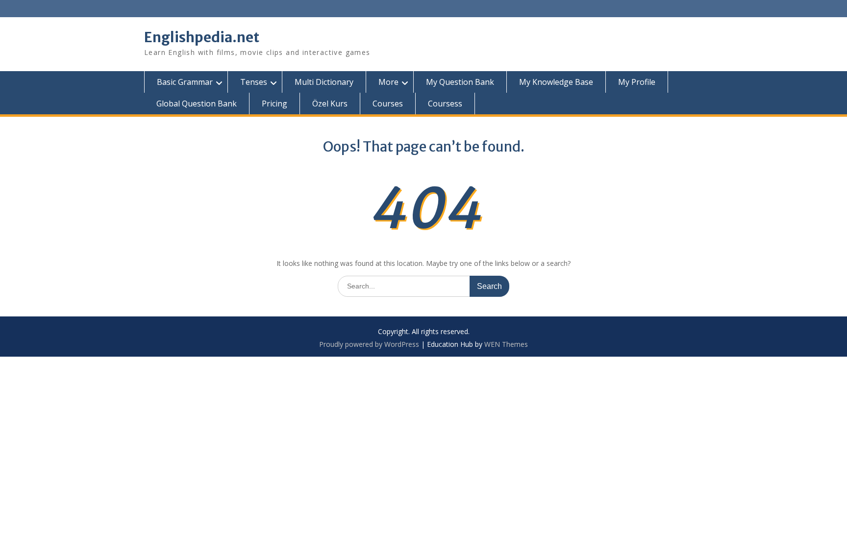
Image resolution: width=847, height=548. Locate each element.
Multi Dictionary (324, 82)
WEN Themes (506, 344)
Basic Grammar (185, 82)
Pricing (274, 103)
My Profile (636, 82)
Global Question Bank (196, 103)
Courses (388, 103)
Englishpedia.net (201, 37)
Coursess (445, 103)
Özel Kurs (330, 103)
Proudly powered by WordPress (369, 344)
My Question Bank (460, 82)
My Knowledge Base (556, 82)
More (388, 82)
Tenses (253, 82)
